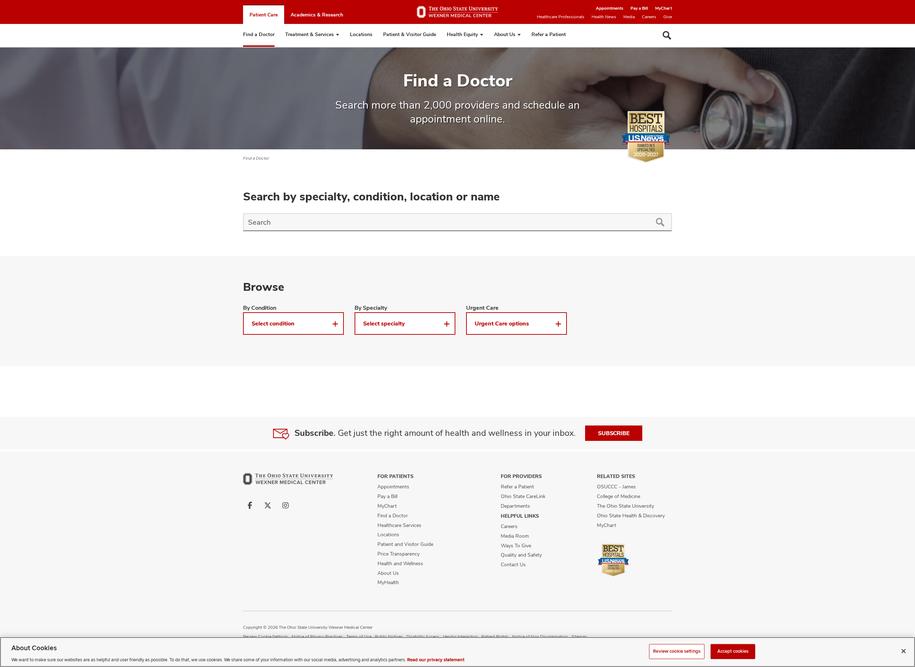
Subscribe (613, 433)
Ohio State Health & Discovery (631, 515)
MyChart (663, 8)
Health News (604, 17)
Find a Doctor (258, 34)
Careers (649, 17)
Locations (361, 34)
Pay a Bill (639, 8)
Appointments (609, 8)
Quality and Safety (521, 555)
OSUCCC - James (616, 486)
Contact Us (513, 564)
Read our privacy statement (435, 659)
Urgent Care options (502, 323)
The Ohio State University (625, 506)
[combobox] (445, 222)
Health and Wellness (400, 563)
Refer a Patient (548, 34)
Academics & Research (317, 14)
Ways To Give (516, 545)
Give (667, 17)
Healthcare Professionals (560, 17)
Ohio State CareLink (523, 496)
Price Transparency (398, 554)
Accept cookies (733, 651)
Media (629, 17)
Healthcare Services (399, 525)
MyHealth (388, 582)
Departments (515, 506)
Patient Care (263, 14)
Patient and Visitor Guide (405, 544)
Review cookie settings (677, 651)
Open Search (667, 35)
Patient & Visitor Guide (409, 34)
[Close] (903, 651)
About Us (504, 34)
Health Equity (462, 34)
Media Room (515, 536)
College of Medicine (618, 496)
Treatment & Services (309, 34)
